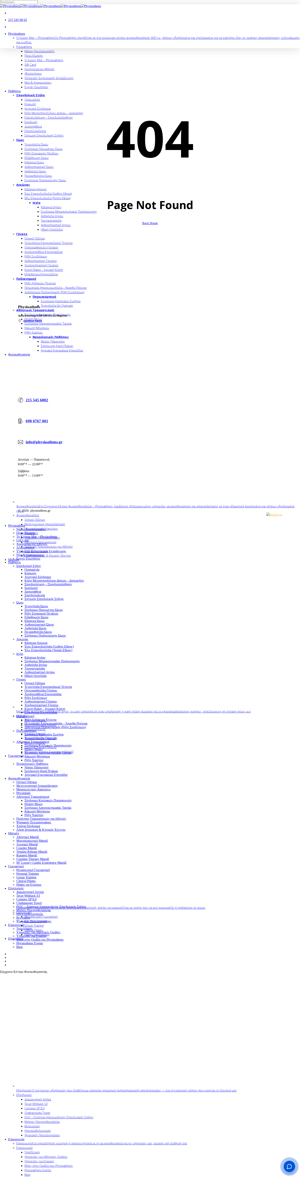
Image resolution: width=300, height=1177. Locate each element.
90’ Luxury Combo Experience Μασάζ (41, 862)
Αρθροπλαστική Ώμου (39, 624)
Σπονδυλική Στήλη (28, 566)
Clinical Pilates (26, 881)
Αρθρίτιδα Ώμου (35, 628)
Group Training (26, 877)
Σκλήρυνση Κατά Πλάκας (41, 771)
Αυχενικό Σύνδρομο (37, 577)
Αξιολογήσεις (25, 547)
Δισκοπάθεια (32, 591)
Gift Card (22, 540)
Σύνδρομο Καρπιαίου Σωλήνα (43, 734)
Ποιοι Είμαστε (25, 533)
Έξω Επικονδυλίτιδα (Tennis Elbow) (48, 650)
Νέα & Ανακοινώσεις (30, 555)
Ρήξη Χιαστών (33, 760)
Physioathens (16, 525)
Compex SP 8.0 (26, 899)
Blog (19, 947)
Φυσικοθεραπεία (19, 778)
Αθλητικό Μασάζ (27, 837)
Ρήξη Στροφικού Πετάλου (41, 613)
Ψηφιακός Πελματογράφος (33, 822)
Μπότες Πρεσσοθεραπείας (33, 910)
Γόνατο (21, 679)
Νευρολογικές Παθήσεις (32, 763)
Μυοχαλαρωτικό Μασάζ (32, 840)
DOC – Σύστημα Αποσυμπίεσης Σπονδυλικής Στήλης (51, 906)
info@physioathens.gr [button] (44, 442)
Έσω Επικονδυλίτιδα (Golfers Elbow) (49, 646)
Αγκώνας (22, 639)
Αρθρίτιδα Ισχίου (35, 665)
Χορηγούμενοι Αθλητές (31, 544)
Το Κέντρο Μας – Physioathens (36, 536)
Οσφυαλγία (31, 569)
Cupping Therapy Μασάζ (32, 859)
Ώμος (19, 602)
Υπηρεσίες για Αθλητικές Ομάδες (38, 932)
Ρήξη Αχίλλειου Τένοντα (40, 720)
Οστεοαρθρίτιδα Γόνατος (40, 690)
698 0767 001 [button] (37, 421)
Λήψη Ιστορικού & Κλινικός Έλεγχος (41, 829)
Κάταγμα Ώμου (34, 621)
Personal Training (27, 873)
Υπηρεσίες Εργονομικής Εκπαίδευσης (41, 551)
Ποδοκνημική (25, 716)
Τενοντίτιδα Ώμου (36, 606)
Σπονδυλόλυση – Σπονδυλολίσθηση (48, 584)
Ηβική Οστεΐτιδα (35, 676)
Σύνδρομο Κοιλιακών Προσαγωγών (48, 745)
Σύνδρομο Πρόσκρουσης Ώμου (45, 635)
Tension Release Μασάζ (32, 851)
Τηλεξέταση (24, 928)
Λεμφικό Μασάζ (27, 844)
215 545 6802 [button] (37, 400)
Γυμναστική (16, 866)
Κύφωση (30, 573)
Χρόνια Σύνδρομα (28, 826)
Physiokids (23, 793)
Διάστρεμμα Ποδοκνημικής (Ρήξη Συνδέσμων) (55, 727)
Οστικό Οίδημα (34, 683)
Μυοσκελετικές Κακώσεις (33, 789)
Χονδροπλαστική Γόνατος (41, 705)
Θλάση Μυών (33, 749)
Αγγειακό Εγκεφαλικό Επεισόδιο (46, 774)
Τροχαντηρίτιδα (34, 668)
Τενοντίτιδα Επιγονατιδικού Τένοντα (48, 687)
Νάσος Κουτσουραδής (31, 529)
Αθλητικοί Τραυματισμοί (32, 741)
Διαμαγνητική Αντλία (30, 892)
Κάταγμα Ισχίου (34, 657)
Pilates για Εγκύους (28, 884)
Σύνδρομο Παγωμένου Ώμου (43, 610)
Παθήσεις (14, 562)
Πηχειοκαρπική (26, 730)
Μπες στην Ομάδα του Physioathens (39, 939)
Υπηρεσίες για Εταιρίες (31, 936)
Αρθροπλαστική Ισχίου (39, 672)
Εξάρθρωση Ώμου (36, 617)
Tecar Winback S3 (28, 895)
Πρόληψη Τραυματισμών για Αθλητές (41, 818)
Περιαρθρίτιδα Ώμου (38, 632)
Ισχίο (19, 654)
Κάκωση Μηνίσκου (37, 756)
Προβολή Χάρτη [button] (32, 320)
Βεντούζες (23, 917)
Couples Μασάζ (26, 848)
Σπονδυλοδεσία (34, 595)
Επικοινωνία (16, 925)
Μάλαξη (13, 833)
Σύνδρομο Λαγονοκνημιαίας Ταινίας (47, 752)
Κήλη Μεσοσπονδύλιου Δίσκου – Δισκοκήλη (54, 580)
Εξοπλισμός (16, 888)
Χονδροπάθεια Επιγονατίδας (43, 694)
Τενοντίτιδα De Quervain (40, 738)
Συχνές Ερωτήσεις (28, 558)
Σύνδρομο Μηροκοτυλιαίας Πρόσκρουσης (52, 661)
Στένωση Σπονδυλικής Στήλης (44, 599)
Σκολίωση (31, 588)
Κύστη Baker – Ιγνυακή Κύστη (44, 709)
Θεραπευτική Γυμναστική (33, 870)
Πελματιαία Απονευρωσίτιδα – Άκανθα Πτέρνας (56, 723)
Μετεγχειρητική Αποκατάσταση (37, 785)
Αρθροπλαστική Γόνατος (40, 701)
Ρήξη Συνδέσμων (35, 698)
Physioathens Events (29, 943)
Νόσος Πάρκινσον (36, 767)
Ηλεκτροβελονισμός (29, 914)
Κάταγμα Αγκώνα (35, 643)
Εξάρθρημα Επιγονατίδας (40, 712)
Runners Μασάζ (26, 855)
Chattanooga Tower (29, 903)
